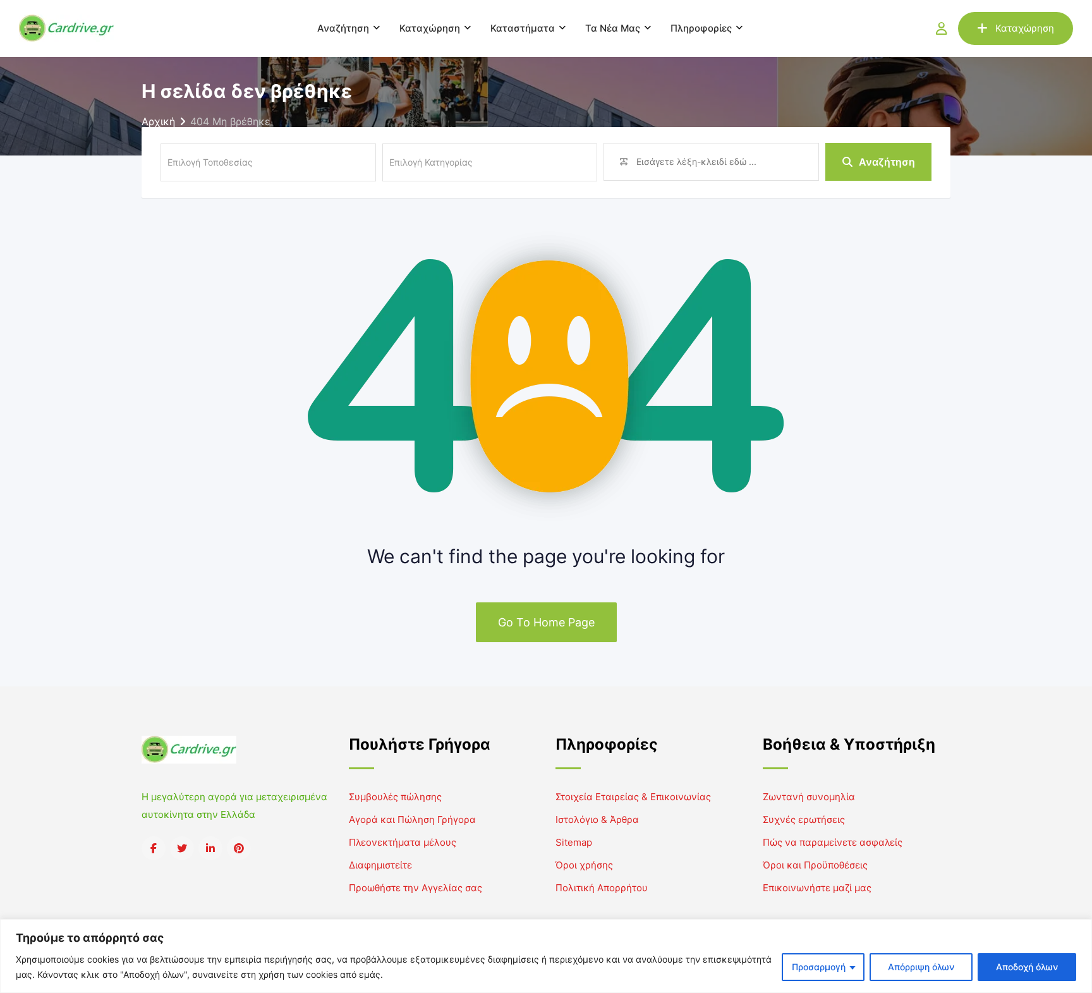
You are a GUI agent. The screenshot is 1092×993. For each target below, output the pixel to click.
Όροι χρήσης (584, 865)
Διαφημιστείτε (380, 865)
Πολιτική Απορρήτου (601, 888)
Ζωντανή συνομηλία (809, 797)
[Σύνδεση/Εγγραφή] (941, 28)
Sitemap (573, 842)
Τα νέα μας (612, 28)
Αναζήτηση (343, 28)
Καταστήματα (522, 28)
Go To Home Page (546, 622)
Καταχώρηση (429, 28)
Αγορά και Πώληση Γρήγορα (412, 819)
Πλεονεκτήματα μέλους (402, 842)
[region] (546, 956)
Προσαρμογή (819, 966)
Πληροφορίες (701, 28)
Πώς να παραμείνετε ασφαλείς (832, 842)
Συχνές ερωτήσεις (804, 819)
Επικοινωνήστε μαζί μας (817, 888)
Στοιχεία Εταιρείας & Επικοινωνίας (633, 797)
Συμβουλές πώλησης (395, 797)
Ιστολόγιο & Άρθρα (597, 819)
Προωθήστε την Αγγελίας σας (415, 888)
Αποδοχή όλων (1027, 966)
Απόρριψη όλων (921, 966)
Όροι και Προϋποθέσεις (815, 865)
